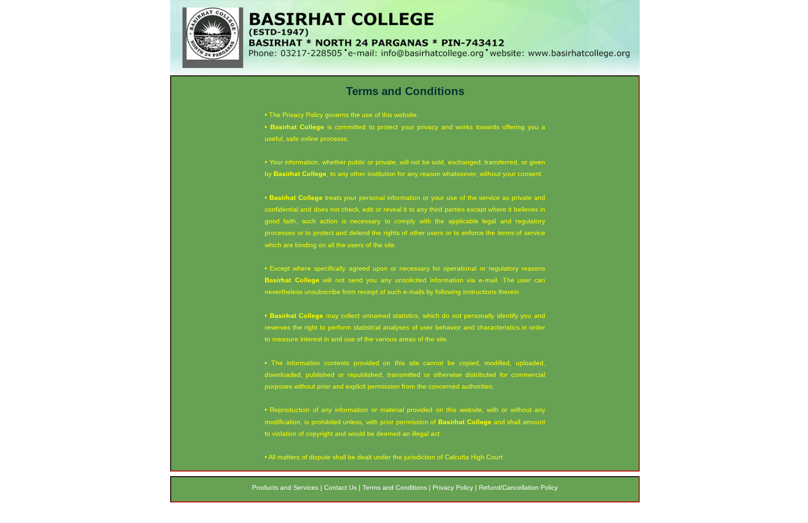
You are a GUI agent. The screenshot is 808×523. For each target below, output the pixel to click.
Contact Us (340, 487)
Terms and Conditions (395, 487)
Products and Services (286, 487)
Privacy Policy (452, 487)
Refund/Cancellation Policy (518, 487)
